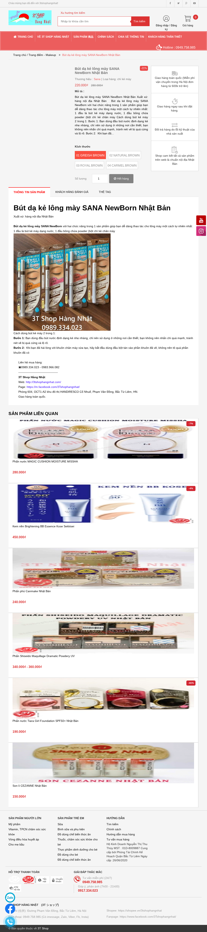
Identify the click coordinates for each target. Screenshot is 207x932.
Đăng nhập (162, 25)
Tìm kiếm (112, 824)
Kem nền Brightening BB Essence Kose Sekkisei (43, 526)
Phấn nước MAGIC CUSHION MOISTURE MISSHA (45, 461)
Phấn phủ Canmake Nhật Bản (32, 591)
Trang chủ (19, 55)
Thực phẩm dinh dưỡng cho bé (77, 849)
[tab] (29, 192)
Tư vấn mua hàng (118, 839)
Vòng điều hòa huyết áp (23, 839)
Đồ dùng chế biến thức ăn (74, 834)
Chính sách (114, 829)
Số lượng (81, 178)
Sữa (60, 824)
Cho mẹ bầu (16, 844)
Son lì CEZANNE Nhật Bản (30, 785)
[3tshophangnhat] (30, 16)
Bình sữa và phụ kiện (71, 829)
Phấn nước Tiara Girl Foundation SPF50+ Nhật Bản (45, 720)
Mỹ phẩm (14, 824)
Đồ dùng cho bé (68, 854)
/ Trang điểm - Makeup (41, 55)
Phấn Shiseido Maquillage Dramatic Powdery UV (44, 656)
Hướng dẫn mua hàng (121, 834)
